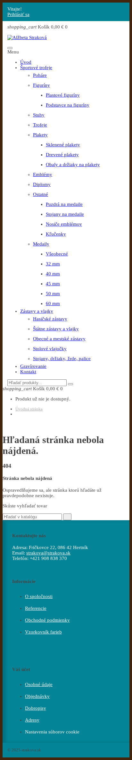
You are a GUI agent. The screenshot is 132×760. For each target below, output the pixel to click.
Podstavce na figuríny (67, 105)
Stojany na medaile (65, 214)
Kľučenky (56, 234)
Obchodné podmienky (47, 620)
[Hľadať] (70, 384)
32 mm (53, 263)
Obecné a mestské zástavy (59, 338)
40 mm (53, 273)
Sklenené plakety (63, 144)
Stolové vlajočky (50, 348)
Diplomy (42, 184)
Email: (18, 552)
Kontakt (28, 371)
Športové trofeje (36, 67)
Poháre (40, 75)
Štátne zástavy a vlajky (56, 328)
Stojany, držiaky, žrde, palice (62, 358)
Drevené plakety (62, 154)
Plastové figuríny (63, 95)
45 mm (53, 283)
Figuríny (41, 85)
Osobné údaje (39, 684)
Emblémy (42, 174)
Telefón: (20, 558)
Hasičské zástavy (50, 318)
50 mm (53, 293)
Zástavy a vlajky (36, 311)
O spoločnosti (39, 596)
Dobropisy (35, 708)
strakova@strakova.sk (48, 552)
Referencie (35, 608)
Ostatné (40, 194)
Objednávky (37, 696)
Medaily (41, 244)
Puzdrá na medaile (64, 204)
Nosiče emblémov (64, 224)
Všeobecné (57, 253)
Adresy (32, 720)
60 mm (53, 303)
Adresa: (20, 547)
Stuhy (39, 114)
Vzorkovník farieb (43, 632)
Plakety (40, 134)
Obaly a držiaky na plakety (73, 164)
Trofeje (40, 124)
